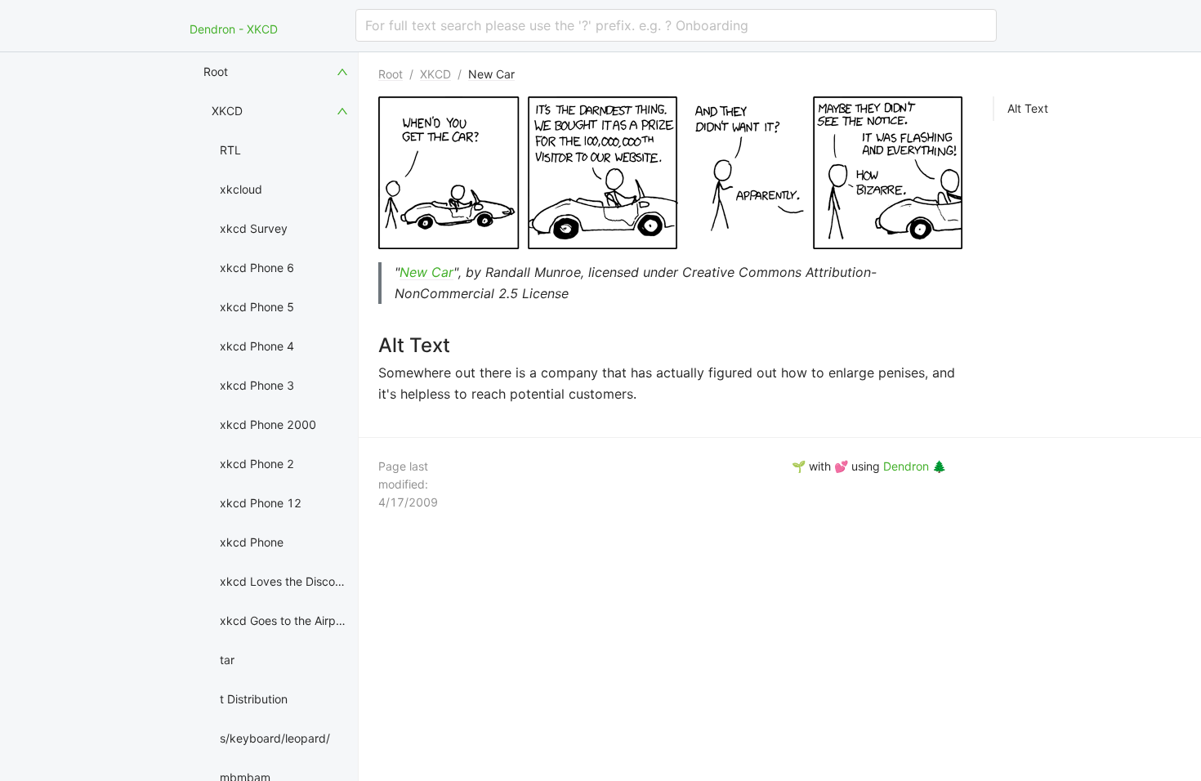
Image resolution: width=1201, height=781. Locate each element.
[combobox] (676, 25)
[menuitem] (277, 72)
